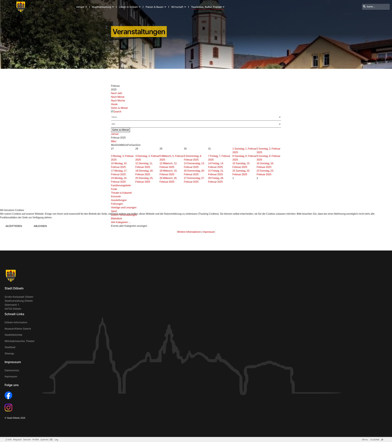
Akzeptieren (14, 226)
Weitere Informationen (189, 232)
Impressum (209, 232)
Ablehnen (40, 226)
